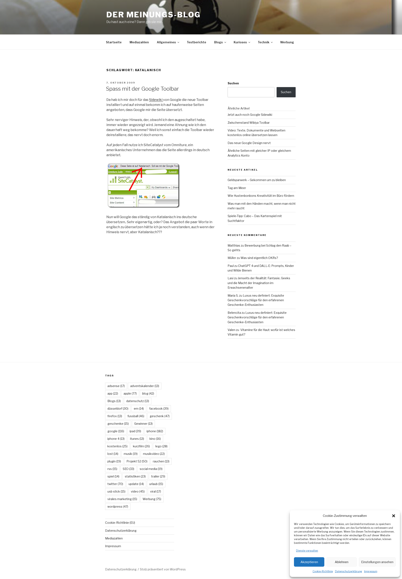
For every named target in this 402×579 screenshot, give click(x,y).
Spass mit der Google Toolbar (142, 88)
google (115, 431)
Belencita (234, 312)
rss (112, 469)
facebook (159, 408)
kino (155, 438)
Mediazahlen (139, 42)
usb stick (116, 491)
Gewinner (143, 423)
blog (148, 393)
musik (131, 453)
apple (130, 393)
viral (155, 491)
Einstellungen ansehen (377, 562)
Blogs (218, 42)
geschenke (118, 423)
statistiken (135, 476)
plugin (114, 461)
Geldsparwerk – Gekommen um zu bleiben (257, 180)
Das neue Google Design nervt (249, 143)
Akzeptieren (309, 562)
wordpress (117, 506)
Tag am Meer (237, 188)
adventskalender (144, 386)
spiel (113, 476)
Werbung (287, 42)
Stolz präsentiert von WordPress (163, 569)
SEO (128, 469)
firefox (114, 416)
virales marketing (122, 499)
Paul (231, 266)
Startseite (114, 42)
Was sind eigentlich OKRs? (259, 258)
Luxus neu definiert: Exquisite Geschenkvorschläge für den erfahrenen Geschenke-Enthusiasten (256, 300)
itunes (137, 438)
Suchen (233, 83)
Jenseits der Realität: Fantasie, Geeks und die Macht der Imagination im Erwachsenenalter (259, 282)
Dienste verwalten (307, 550)
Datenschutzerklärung (348, 571)
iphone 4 (116, 438)
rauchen (161, 461)
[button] (394, 516)
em (139, 408)
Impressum (370, 571)
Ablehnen (341, 562)
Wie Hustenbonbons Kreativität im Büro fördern (261, 195)
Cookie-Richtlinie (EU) (120, 522)
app (112, 393)
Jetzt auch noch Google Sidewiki (250, 114)
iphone (155, 431)
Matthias (234, 245)
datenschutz (137, 401)
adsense (116, 386)
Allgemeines (166, 42)
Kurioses (240, 42)
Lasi (230, 278)
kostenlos (117, 446)
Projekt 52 (136, 461)
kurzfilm (141, 446)
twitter (115, 484)
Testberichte (196, 42)
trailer (158, 476)
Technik (263, 42)
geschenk (160, 416)
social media (151, 469)
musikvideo (154, 453)
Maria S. (233, 295)
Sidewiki (156, 100)
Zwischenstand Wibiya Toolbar (249, 122)
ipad (135, 431)
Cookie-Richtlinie (323, 571)
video (138, 491)
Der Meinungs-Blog (153, 14)
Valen (231, 330)
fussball (136, 416)
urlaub (156, 484)
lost (112, 453)
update (136, 484)
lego (161, 446)
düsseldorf (117, 408)
